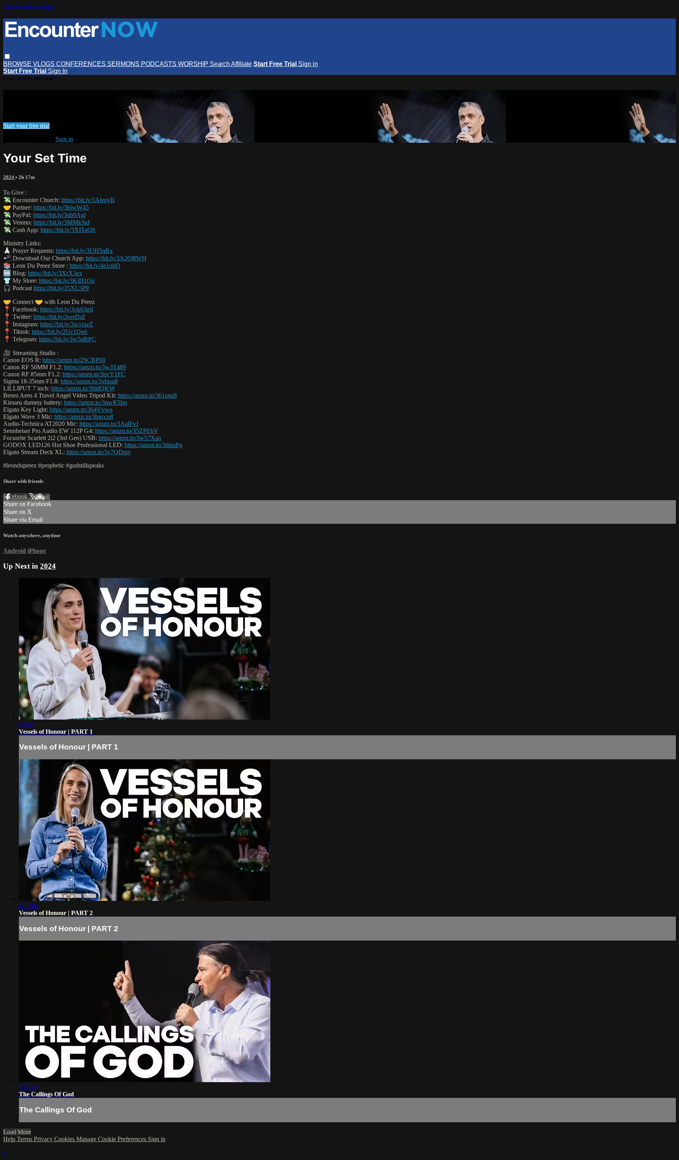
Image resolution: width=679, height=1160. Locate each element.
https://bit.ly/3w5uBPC (67, 339)
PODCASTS (159, 64)
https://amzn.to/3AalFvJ (108, 423)
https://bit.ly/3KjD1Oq (67, 280)
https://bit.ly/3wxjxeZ (66, 324)
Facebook (16, 496)
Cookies (65, 1139)
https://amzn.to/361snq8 (147, 395)
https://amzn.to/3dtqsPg (153, 445)
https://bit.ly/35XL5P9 (61, 288)
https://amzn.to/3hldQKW (83, 388)
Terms (25, 1139)
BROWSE (18, 64)
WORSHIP (194, 64)
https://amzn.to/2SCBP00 (73, 360)
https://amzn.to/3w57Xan (130, 438)
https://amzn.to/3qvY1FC (93, 374)
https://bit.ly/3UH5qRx (84, 250)
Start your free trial (26, 125)
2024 (9, 177)
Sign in (308, 64)
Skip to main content (28, 6)
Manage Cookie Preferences (112, 1139)
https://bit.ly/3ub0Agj (59, 215)
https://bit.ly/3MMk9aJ (61, 222)
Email (42, 496)
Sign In (58, 71)
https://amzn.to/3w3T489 (95, 367)
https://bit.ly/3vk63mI (66, 309)
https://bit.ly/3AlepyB (88, 200)
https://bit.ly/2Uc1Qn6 (59, 331)
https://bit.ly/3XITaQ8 (67, 229)
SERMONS (124, 64)
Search (220, 64)
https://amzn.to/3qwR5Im (95, 402)
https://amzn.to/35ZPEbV (126, 430)
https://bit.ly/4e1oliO (95, 265)
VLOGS (44, 64)
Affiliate (241, 64)
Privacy (44, 1139)
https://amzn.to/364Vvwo (81, 409)
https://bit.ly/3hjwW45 (61, 207)
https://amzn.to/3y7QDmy (98, 452)
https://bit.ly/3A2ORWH (116, 258)
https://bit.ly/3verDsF (59, 316)
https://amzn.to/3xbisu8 (89, 381)
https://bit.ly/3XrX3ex (55, 273)
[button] (7, 56)
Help (10, 1139)
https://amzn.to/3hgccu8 (83, 416)
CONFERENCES (81, 64)
